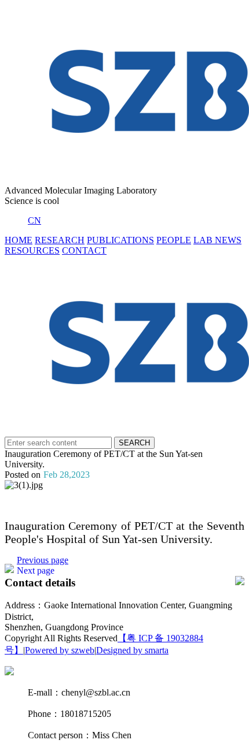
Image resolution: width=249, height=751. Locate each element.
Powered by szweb (59, 650)
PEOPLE (173, 240)
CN (34, 220)
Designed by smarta (132, 650)
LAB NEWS (217, 240)
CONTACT (84, 250)
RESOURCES (32, 250)
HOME (18, 240)
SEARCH (134, 442)
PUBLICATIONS (120, 240)
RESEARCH (60, 240)
